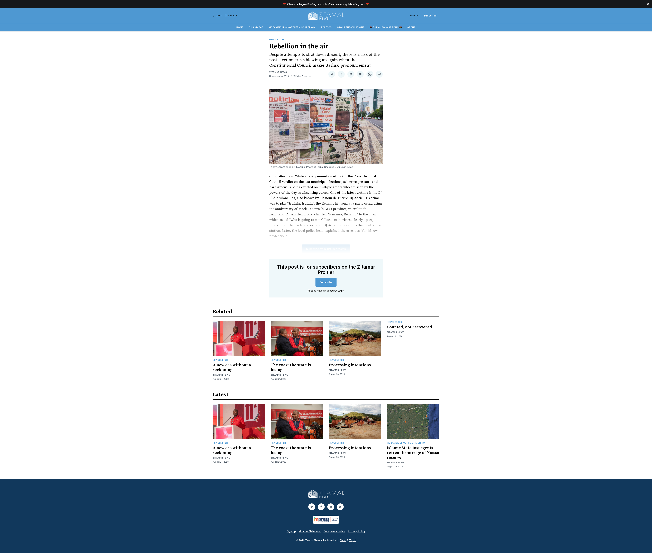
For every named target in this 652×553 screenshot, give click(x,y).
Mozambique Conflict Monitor (407, 443)
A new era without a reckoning (232, 367)
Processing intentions (350, 365)
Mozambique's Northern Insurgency (292, 27)
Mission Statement (310, 531)
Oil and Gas (256, 27)
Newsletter (277, 39)
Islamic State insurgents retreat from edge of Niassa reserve (413, 452)
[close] (648, 4)
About (411, 27)
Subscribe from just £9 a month (326, 249)
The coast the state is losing (291, 367)
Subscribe (430, 15)
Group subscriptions (350, 27)
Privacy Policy (356, 531)
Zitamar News (278, 72)
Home (239, 27)
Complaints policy (334, 531)
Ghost (343, 540)
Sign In (414, 15)
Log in (341, 290)
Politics (326, 27)
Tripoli (352, 540)
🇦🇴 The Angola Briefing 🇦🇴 (386, 27)
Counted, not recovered (409, 327)
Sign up (291, 531)
